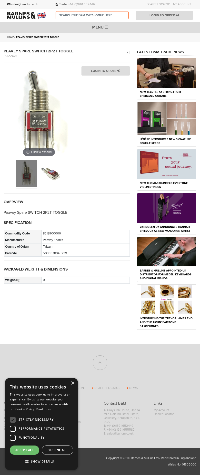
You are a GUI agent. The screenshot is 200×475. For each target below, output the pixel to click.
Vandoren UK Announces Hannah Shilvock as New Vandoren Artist (165, 229)
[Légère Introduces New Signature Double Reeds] (166, 118)
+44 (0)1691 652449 (81, 4)
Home (10, 37)
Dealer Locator (158, 4)
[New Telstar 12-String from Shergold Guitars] (166, 72)
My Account (182, 4)
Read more (43, 409)
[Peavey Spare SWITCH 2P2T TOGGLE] (26, 174)
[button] (41, 461)
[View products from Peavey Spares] (128, 52)
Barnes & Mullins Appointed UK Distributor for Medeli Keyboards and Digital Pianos (165, 274)
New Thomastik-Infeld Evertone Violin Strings (164, 185)
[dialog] (41, 424)
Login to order (163, 15)
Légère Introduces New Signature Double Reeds (165, 141)
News (133, 388)
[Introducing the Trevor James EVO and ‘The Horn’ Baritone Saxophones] (166, 299)
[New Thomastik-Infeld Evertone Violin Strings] (166, 163)
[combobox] (92, 15)
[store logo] (27, 15)
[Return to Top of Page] (100, 362)
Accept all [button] (24, 450)
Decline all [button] (57, 450)
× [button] (72, 383)
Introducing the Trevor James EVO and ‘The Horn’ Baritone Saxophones (166, 322)
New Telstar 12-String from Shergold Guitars (160, 93)
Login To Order (104, 71)
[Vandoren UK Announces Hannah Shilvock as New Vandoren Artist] (166, 207)
